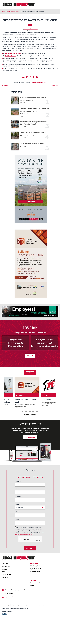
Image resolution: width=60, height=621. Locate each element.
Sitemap (41, 605)
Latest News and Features (13, 11)
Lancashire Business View (31, 29)
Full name (18, 481)
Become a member (35, 583)
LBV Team (5, 572)
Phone (17, 519)
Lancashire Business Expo (13, 53)
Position (18, 489)
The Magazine (6, 566)
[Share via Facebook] (34, 77)
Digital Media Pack (35, 569)
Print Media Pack (35, 566)
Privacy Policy (5, 605)
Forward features (35, 571)
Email (17, 511)
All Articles (34, 605)
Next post (55, 85)
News (30, 25)
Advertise (4, 569)
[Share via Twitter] (30, 77)
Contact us (5, 577)
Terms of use (24, 605)
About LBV (5, 563)
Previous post (6, 85)
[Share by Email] (37, 77)
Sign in (32, 585)
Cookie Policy (15, 605)
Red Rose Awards (10, 56)
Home (3, 11)
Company (18, 496)
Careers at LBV (6, 574)
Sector (17, 504)
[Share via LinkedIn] (27, 77)
